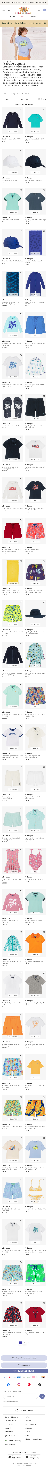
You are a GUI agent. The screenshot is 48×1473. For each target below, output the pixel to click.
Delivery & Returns (11, 1417)
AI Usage (28, 1428)
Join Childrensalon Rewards (24, 1371)
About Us (8, 1428)
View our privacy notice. (10, 1402)
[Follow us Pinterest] (29, 1385)
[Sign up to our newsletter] (42, 1396)
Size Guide (9, 1432)
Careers (28, 1421)
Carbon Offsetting (13, 1441)
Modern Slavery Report (33, 1439)
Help (27, 1435)
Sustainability (10, 1444)
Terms (27, 1432)
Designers (35, 17)
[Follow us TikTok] (39, 1385)
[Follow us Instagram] (18, 1385)
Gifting (28, 1417)
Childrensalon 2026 (28, 1463)
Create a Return (10, 1421)
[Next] (28, 1343)
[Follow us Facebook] (8, 1385)
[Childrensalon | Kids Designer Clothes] (24, 9)
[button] (9, 9)
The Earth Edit (26, 1411)
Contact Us (9, 1424)
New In (12, 17)
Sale (22, 17)
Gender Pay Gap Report (11, 1436)
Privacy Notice (30, 1424)
